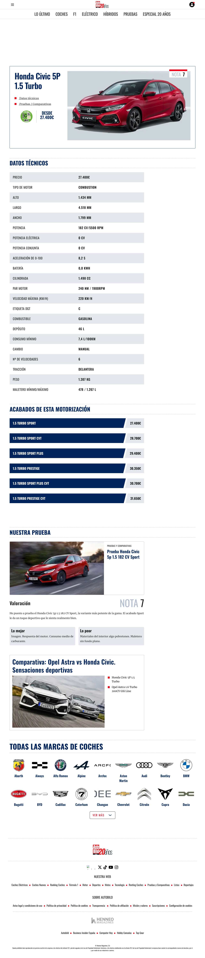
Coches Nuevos (39, 885)
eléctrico (90, 14)
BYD (39, 804)
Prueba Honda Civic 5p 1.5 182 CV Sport (123, 554)
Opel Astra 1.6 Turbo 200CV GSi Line (124, 689)
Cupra (165, 804)
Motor (85, 885)
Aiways (39, 775)
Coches (62, 14)
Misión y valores (140, 905)
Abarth (18, 775)
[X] (100, 867)
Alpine (82, 775)
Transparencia (99, 905)
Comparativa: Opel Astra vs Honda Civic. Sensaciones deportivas (63, 665)
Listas (176, 885)
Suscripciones (158, 905)
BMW (186, 775)
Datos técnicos (29, 98)
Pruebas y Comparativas (159, 885)
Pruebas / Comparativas (35, 104)
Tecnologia (119, 885)
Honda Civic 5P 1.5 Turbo (123, 679)
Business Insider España (84, 933)
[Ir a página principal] (102, 4)
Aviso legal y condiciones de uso (27, 905)
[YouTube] (111, 867)
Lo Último (42, 14)
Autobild (65, 933)
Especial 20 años (157, 14)
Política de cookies (79, 905)
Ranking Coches (57, 885)
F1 (74, 14)
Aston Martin (123, 778)
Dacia (186, 804)
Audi (144, 775)
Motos (108, 885)
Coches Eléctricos (20, 885)
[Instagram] (116, 867)
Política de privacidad (56, 905)
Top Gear (140, 933)
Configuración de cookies (180, 905)
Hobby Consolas (124, 933)
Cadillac (61, 804)
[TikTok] (105, 867)
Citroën (144, 804)
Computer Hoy (106, 933)
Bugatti (19, 804)
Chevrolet (123, 804)
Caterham (81, 804)
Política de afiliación (119, 905)
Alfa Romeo (60, 775)
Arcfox (102, 775)
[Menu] (12, 4)
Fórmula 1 (73, 885)
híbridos (110, 14)
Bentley (165, 775)
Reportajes (189, 885)
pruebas (130, 14)
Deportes (96, 885)
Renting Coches (136, 885)
